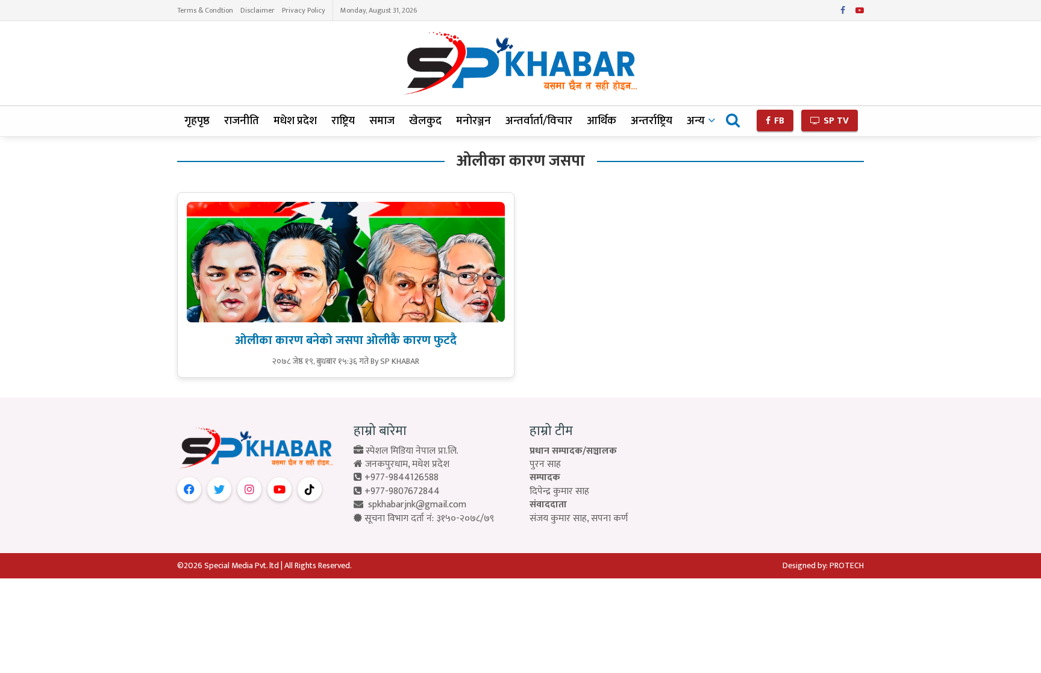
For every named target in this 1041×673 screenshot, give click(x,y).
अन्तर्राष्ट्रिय (651, 120)
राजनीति (241, 120)
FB (778, 121)
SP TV (835, 121)
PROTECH (847, 565)
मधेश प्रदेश (295, 120)
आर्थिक (601, 120)
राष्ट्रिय (343, 120)
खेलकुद (425, 120)
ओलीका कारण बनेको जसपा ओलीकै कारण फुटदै (346, 340)
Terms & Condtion (205, 10)
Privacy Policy (303, 10)
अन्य (696, 120)
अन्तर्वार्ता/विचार (538, 120)
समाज (382, 120)
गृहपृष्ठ (197, 120)
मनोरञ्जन (473, 120)
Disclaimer (257, 10)
